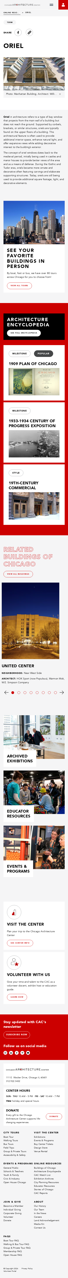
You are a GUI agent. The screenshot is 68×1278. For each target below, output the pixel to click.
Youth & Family (11, 1175)
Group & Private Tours (14, 1151)
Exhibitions (39, 1136)
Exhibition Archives (44, 1178)
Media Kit (39, 1224)
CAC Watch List (42, 1175)
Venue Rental (41, 1151)
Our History (40, 1205)
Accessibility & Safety (14, 1155)
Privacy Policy (27, 1269)
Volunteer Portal (9, 1271)
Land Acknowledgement (46, 1220)
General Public (10, 1167)
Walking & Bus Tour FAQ (16, 1244)
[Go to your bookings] (63, 5)
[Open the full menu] (51, 4)
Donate (7, 1220)
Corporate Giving (12, 1213)
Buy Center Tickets (43, 1144)
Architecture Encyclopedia (47, 1171)
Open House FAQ (12, 1254)
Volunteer (8, 1216)
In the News (40, 1213)
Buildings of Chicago (45, 1167)
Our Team (39, 1209)
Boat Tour (8, 1136)
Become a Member (13, 1205)
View (9, 1101)
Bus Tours (8, 1144)
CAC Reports (41, 1193)
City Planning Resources (46, 1182)
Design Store (41, 1147)
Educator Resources (44, 1185)
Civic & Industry (11, 1178)
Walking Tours (10, 1140)
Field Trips (8, 1147)
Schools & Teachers (13, 1171)
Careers (38, 1216)
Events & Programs (44, 1140)
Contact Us (40, 1227)
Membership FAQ (12, 1251)
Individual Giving (12, 1209)
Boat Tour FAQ (11, 1240)
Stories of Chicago (43, 1189)
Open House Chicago (14, 1182)
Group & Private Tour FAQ (17, 1247)
